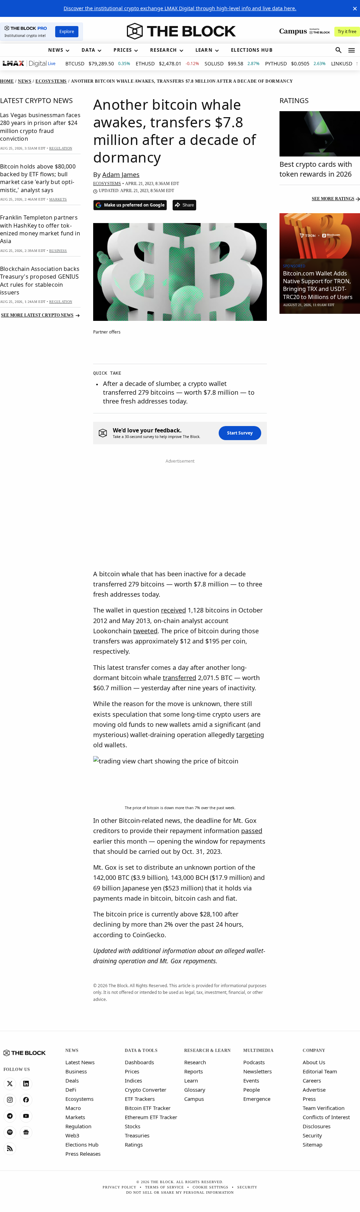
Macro (73, 1108)
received (173, 610)
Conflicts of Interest (326, 1117)
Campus (194, 1099)
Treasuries (137, 1135)
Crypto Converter (145, 1089)
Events (251, 1080)
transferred (179, 677)
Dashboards (139, 1062)
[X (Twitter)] (10, 1084)
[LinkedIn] (26, 1084)
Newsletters (257, 1071)
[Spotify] (10, 1132)
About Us (314, 1062)
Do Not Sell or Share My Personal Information (180, 1192)
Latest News (80, 1062)
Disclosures (316, 1126)
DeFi (70, 1089)
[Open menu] (351, 50)
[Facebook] (26, 1100)
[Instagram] (10, 1100)
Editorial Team (320, 1071)
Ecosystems (79, 1099)
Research (195, 1062)
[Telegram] (10, 1116)
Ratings (134, 1144)
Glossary (194, 1089)
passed (251, 830)
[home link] (181, 31)
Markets (75, 1117)
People (251, 1089)
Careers (312, 1080)
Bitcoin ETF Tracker (148, 1108)
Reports (193, 1071)
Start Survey (240, 433)
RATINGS (294, 100)
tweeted (145, 631)
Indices (133, 1080)
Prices (132, 1071)
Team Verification (324, 1108)
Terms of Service (164, 1187)
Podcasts (254, 1062)
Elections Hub (81, 1144)
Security (312, 1135)
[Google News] (26, 1132)
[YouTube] (26, 1116)
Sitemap (312, 1144)
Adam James (121, 174)
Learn (191, 1080)
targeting (250, 734)
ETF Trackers (140, 1099)
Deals (72, 1080)
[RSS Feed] (10, 1148)
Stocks (132, 1126)
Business (76, 1071)
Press (309, 1099)
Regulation (78, 1126)
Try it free (347, 31)
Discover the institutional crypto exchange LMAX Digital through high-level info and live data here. (180, 8)
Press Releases (83, 1153)
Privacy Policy (119, 1187)
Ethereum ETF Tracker (151, 1117)
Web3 (72, 1135)
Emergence (256, 1099)
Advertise (314, 1089)
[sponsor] (319, 236)
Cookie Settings (211, 1187)
